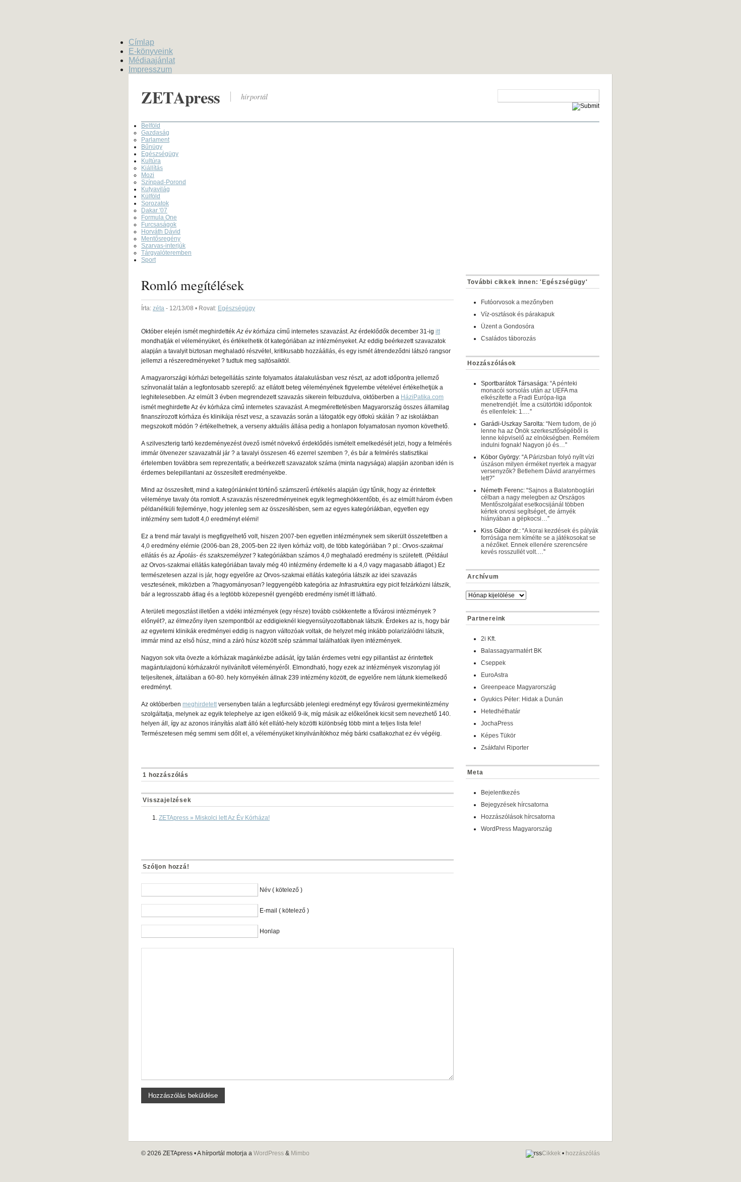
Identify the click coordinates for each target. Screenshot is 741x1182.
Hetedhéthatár (500, 711)
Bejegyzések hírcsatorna (514, 804)
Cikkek (551, 1153)
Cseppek (493, 662)
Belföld (150, 125)
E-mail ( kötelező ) (284, 910)
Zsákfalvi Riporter (505, 747)
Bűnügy (151, 146)
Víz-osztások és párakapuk (517, 314)
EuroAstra (494, 675)
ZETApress (180, 97)
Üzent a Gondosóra (507, 326)
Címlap (141, 42)
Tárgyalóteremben (166, 252)
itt (438, 331)
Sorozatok (155, 203)
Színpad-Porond (163, 182)
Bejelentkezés (500, 792)
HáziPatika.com (422, 397)
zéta (158, 308)
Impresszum (150, 69)
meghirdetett (199, 704)
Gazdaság (155, 132)
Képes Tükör (498, 735)
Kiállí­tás (152, 168)
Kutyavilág (155, 189)
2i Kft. (488, 638)
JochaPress (497, 723)
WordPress (269, 1153)
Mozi (147, 175)
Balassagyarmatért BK (511, 650)
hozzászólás (583, 1153)
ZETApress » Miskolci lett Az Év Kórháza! (214, 817)
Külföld (150, 196)
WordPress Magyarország (516, 828)
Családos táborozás (508, 338)
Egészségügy (159, 153)
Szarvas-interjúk (163, 245)
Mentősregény (160, 238)
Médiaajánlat (152, 60)
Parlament (155, 139)
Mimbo (300, 1153)
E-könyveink (151, 51)
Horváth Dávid (160, 231)
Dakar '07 (154, 210)
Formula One (159, 217)
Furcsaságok (158, 224)
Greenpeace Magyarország (518, 687)
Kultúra (151, 160)
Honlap (270, 931)
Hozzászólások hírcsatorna (518, 816)
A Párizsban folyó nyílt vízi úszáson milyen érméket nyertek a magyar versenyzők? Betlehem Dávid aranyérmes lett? (538, 468)
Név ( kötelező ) (281, 889)
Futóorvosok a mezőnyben (517, 302)
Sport (148, 259)
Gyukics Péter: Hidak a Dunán (522, 699)
